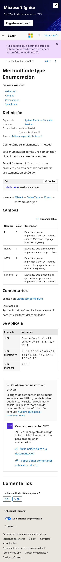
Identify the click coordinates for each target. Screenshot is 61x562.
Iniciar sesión (51, 35)
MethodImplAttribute (29, 298)
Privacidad (8, 543)
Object (19, 197)
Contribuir (45, 538)
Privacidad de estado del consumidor (23, 548)
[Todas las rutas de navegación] (5, 61)
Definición (10, 91)
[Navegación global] (3, 35)
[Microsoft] (30, 35)
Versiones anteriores (14, 538)
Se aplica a (11, 104)
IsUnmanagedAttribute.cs (26, 136)
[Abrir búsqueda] (39, 35)
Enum (47, 197)
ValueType (33, 197)
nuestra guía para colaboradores (23, 413)
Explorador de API (21, 61)
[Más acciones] (55, 61)
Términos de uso (12, 552)
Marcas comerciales (35, 552)
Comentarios (12, 100)
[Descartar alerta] (55, 5)
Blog (31, 538)
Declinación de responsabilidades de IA (24, 534)
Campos (9, 95)
